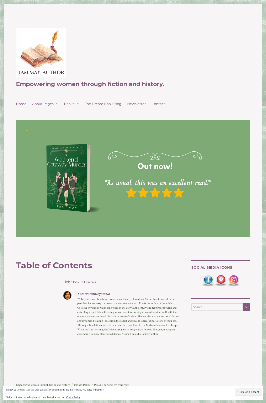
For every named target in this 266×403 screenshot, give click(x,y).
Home (21, 104)
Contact (158, 104)
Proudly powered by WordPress (111, 385)
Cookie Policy (73, 397)
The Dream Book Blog (103, 104)
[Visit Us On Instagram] (233, 280)
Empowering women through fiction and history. (90, 84)
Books (69, 104)
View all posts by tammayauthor (140, 334)
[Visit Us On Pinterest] (220, 280)
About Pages (43, 104)
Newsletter (136, 104)
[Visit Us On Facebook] (208, 280)
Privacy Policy (82, 385)
